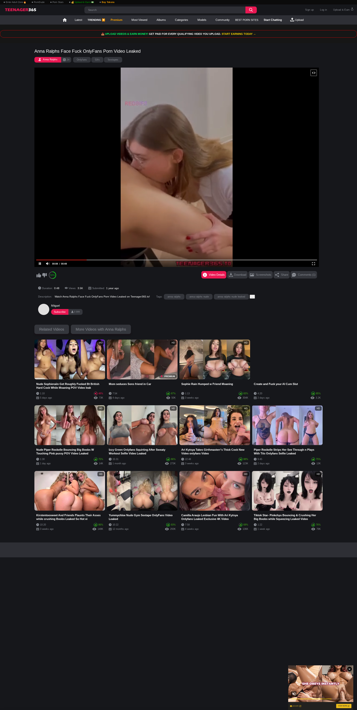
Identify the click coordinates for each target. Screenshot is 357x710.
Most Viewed (139, 19)
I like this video (38, 275)
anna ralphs (174, 296)
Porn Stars (58, 2)
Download (240, 274)
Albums (161, 19)
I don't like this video (44, 275)
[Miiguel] (43, 309)
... (252, 296)
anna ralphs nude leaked (231, 296)
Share (284, 274)
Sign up (309, 9)
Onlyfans (82, 59)
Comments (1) (307, 274)
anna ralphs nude (199, 296)
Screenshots (263, 274)
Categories (181, 19)
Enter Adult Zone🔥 (16, 2)
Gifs (97, 59)
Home (64, 20)
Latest (78, 19)
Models (201, 19)
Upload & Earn (341, 9)
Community (223, 19)
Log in (323, 9)
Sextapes (113, 59)
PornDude (39, 2)
